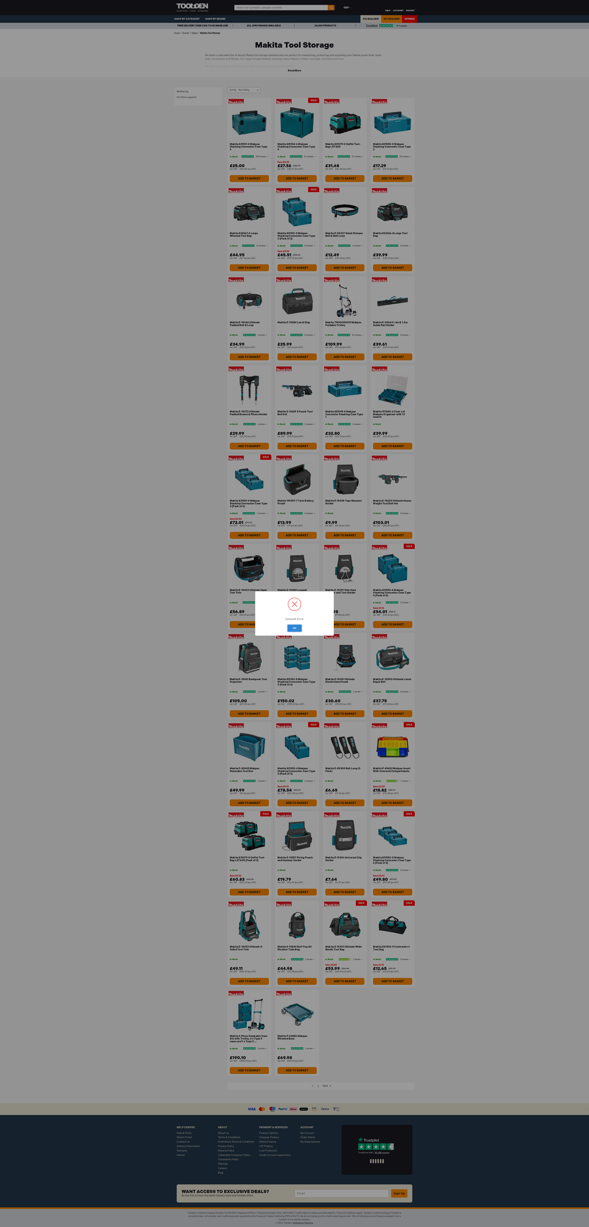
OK (294, 628)
